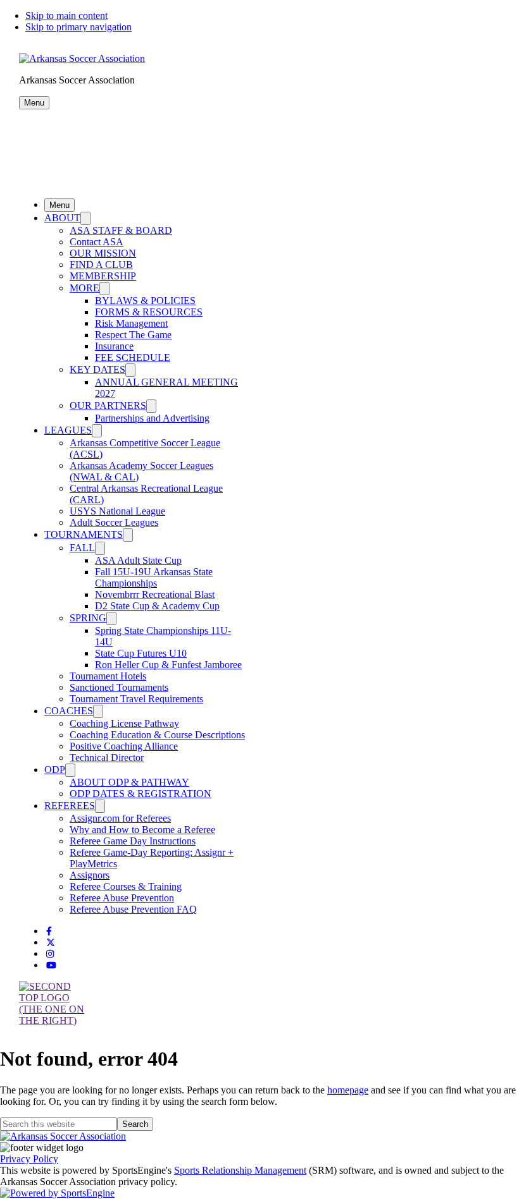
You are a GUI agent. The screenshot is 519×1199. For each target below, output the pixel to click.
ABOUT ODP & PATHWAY (129, 782)
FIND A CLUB (101, 264)
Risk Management (131, 323)
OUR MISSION (103, 253)
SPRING (88, 617)
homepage (347, 1090)
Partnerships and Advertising (152, 418)
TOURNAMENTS (83, 534)
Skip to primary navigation (78, 26)
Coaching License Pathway (124, 723)
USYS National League (117, 511)
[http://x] (50, 942)
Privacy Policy (29, 1158)
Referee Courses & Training (126, 886)
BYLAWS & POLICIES (145, 300)
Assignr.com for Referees (120, 818)
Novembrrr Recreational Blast (155, 594)
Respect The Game (133, 334)
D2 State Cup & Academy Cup (157, 605)
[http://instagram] (50, 954)
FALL (82, 547)
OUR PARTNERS (108, 405)
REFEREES (69, 805)
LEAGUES (68, 430)
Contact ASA (96, 241)
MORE (84, 288)
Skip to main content (66, 15)
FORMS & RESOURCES (149, 312)
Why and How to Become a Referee (142, 829)
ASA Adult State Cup (138, 560)
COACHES (68, 710)
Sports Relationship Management (240, 1170)
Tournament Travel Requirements (136, 698)
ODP (54, 769)
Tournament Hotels (108, 676)
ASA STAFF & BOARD (121, 230)
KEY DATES (97, 369)
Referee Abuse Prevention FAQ (133, 909)
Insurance (114, 346)
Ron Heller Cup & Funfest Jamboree (168, 664)
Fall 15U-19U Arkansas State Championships (154, 577)
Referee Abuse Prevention (122, 897)
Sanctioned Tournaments (119, 687)
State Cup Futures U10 (141, 653)
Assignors (89, 875)
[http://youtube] (51, 965)
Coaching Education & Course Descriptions (157, 734)
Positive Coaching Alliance (124, 746)
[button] (34, 102)
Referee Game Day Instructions (133, 841)
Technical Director (107, 757)
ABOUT (62, 217)
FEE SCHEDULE (132, 357)
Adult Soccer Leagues (114, 522)
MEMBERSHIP (103, 276)
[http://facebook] (49, 931)
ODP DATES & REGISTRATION (140, 793)
